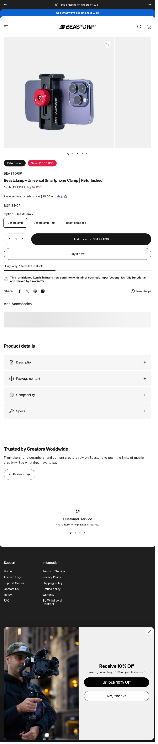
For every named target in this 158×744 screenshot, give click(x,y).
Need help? (143, 291)
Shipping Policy (52, 583)
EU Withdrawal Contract (52, 602)
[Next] (149, 4)
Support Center (14, 583)
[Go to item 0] (68, 153)
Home (8, 571)
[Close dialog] (149, 631)
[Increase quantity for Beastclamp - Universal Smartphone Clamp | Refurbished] (23, 239)
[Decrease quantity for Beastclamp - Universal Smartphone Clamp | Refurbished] (8, 239)
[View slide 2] (75, 533)
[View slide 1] (70, 533)
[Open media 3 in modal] (107, 44)
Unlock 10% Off (117, 682)
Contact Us (11, 589)
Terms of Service (54, 571)
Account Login (13, 577)
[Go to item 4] (82, 153)
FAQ (6, 600)
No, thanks (117, 696)
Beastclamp (15, 222)
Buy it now (78, 253)
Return (8, 595)
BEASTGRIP (13, 173)
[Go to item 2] (77, 153)
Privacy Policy (52, 577)
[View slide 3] (80, 533)
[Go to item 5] (87, 153)
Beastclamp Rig (76, 222)
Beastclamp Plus (44, 222)
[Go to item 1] (73, 153)
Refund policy (52, 589)
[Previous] (5, 4)
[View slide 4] (84, 533)
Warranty (48, 595)
